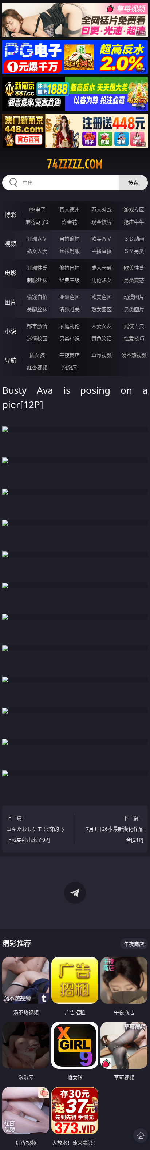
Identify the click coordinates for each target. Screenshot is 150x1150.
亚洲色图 (69, 296)
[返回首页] (140, 1135)
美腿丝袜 (37, 309)
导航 (10, 360)
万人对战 (101, 209)
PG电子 (37, 209)
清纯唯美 (69, 309)
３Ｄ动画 (134, 238)
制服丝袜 (37, 280)
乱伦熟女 (101, 280)
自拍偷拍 (69, 238)
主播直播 (101, 250)
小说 (10, 331)
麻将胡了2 (37, 221)
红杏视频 (37, 367)
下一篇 (114, 828)
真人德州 (69, 209)
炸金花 (69, 221)
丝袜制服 (69, 250)
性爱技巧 (134, 338)
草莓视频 (101, 355)
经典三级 (69, 280)
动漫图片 (134, 296)
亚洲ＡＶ (37, 238)
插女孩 (37, 355)
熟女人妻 (37, 250)
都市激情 (37, 325)
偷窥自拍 (37, 296)
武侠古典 (134, 325)
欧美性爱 (134, 267)
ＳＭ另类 (134, 250)
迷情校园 (37, 338)
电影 (10, 273)
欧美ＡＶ (101, 238)
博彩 (10, 215)
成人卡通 (101, 267)
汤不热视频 (134, 355)
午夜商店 (69, 355)
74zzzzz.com (75, 164)
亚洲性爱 (37, 267)
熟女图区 (101, 309)
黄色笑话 (101, 338)
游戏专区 (134, 209)
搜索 (133, 182)
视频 (10, 244)
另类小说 (69, 338)
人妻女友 (101, 325)
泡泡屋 (69, 367)
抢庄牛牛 (134, 221)
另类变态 (134, 280)
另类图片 (134, 309)
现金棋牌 (101, 221)
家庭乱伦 (69, 325)
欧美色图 (101, 296)
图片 (10, 302)
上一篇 (35, 828)
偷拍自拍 (69, 267)
